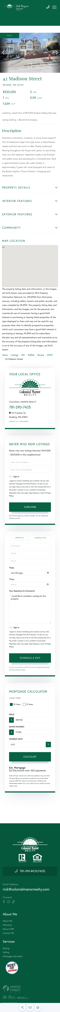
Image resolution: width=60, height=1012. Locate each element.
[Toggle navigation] (54, 7)
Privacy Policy (45, 667)
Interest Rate (16, 739)
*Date (11, 567)
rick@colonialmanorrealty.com (26, 889)
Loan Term (15, 698)
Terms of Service (17, 670)
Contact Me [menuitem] (8, 933)
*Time (11, 579)
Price (11, 714)
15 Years (29, 704)
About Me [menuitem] (7, 921)
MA (23, 355)
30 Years (17, 704)
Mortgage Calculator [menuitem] (13, 956)
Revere (41, 355)
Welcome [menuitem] (7, 925)
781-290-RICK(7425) (32, 871)
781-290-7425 (48, 7)
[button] (4, 53)
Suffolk (31, 355)
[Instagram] (8, 902)
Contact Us (13, 421)
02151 (50, 355)
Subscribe (30, 507)
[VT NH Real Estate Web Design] (30, 989)
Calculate (30, 756)
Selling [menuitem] (6, 952)
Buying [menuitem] (6, 948)
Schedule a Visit (40, 538)
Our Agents (23, 421)
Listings (14, 355)
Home (5, 355)
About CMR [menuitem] (8, 929)
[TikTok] (13, 902)
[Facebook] (4, 902)
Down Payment (16, 726)
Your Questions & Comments (22, 591)
